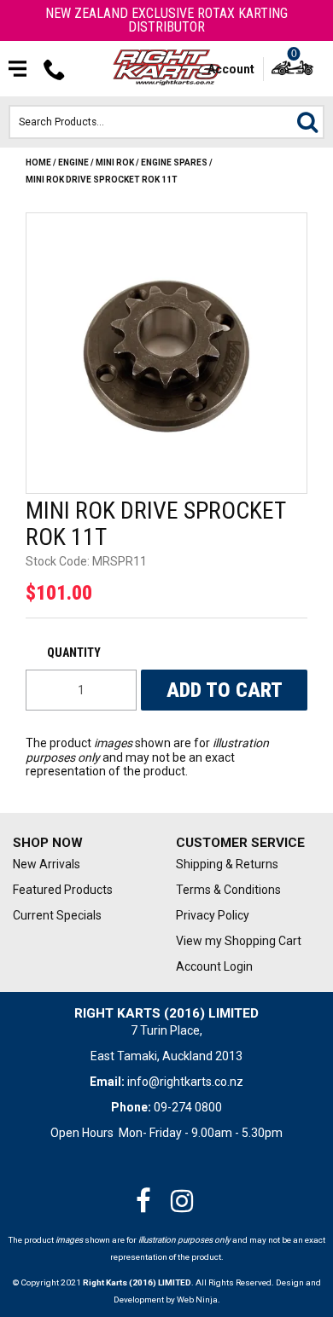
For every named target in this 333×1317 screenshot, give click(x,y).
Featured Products (63, 889)
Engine (73, 162)
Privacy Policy (212, 915)
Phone (55, 69)
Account (230, 69)
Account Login (214, 966)
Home (38, 162)
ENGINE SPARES (174, 162)
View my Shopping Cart (238, 941)
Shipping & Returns (227, 864)
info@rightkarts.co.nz (185, 1081)
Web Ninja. (198, 1299)
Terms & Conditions (228, 889)
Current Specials (57, 915)
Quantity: (81, 652)
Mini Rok (115, 162)
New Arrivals (46, 864)
